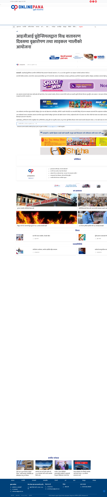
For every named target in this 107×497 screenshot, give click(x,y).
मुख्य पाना (19, 27)
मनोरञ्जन (53, 27)
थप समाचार (77, 191)
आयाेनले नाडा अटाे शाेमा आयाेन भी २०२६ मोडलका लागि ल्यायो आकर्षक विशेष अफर (43, 473)
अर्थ (42, 27)
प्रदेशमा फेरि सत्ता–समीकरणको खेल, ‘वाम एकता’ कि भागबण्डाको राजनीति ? (63, 173)
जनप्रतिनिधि (77, 244)
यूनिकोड (30, 495)
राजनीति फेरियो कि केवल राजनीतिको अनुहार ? (58, 177)
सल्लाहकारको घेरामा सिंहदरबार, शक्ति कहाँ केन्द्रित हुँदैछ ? (60, 175)
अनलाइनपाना (22, 65)
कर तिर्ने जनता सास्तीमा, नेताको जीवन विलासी (58, 171)
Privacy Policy (24, 495)
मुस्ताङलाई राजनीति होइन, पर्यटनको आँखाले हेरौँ (58, 168)
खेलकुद (64, 27)
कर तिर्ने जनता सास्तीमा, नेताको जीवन (41, 236)
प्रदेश (47, 27)
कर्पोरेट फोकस (31, 27)
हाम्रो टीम (12, 495)
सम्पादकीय (45, 480)
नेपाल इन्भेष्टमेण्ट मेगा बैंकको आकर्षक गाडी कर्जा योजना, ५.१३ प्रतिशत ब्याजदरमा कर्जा (82, 473)
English (81, 27)
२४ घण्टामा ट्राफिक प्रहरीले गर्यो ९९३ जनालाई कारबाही (91, 226)
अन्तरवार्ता (34, 480)
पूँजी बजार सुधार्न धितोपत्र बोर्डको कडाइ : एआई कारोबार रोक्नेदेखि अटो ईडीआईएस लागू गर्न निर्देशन (24, 474)
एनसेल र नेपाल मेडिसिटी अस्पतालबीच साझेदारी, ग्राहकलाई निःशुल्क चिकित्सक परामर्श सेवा (62, 473)
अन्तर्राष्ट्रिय (59, 27)
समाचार (37, 27)
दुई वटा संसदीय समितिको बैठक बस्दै (25, 208)
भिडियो (69, 27)
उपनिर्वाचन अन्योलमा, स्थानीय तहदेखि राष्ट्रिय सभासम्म (45, 249)
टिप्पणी (56, 480)
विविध (74, 27)
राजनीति (24, 27)
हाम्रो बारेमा (18, 495)
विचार (77, 230)
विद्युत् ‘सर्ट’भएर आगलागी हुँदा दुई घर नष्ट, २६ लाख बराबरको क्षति (32, 226)
